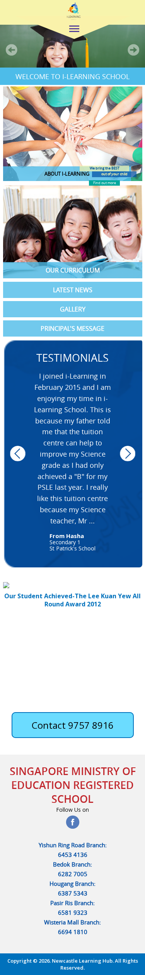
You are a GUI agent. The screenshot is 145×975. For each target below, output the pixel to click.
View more (62, 133)
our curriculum (73, 270)
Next (127, 453)
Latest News (72, 290)
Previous (18, 453)
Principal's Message (72, 328)
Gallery (72, 309)
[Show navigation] (73, 29)
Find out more (104, 183)
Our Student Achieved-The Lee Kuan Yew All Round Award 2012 (72, 600)
